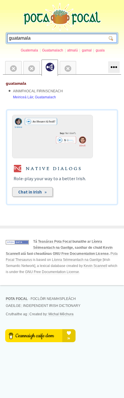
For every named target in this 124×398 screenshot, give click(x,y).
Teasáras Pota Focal (55, 241)
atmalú (72, 50)
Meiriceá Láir (23, 97)
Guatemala (29, 50)
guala (100, 50)
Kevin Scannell (95, 266)
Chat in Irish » (32, 192)
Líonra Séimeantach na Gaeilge (77, 260)
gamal (87, 50)
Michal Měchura (61, 314)
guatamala (16, 83)
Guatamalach (52, 50)
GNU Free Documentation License (81, 254)
